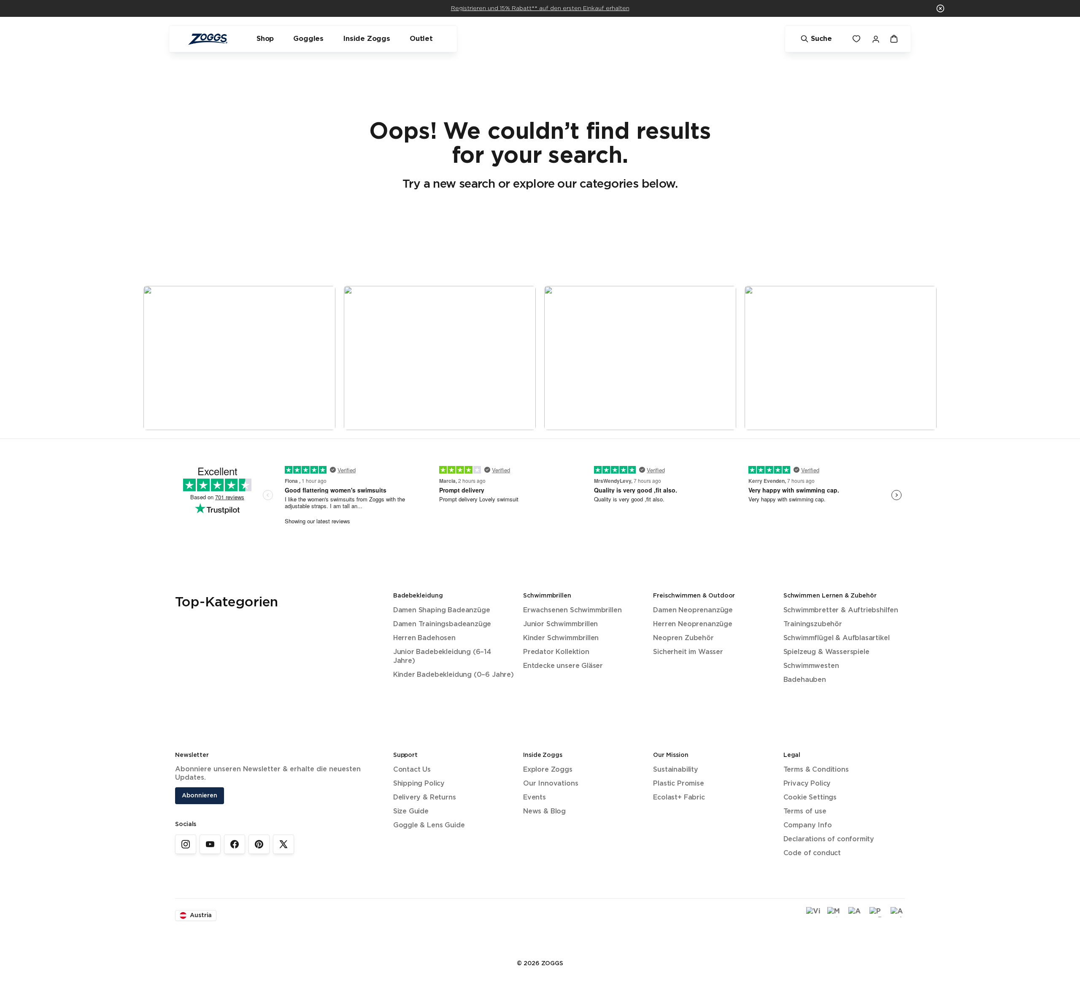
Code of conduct (812, 853)
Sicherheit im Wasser (688, 652)
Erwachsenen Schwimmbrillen (572, 610)
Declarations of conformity (828, 839)
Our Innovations (550, 784)
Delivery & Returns (424, 797)
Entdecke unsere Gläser (563, 666)
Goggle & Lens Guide (429, 825)
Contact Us (412, 770)
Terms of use (804, 811)
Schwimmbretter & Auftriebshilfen (840, 610)
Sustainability (675, 770)
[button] (940, 8)
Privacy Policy (807, 784)
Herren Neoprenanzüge (692, 624)
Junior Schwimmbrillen (560, 624)
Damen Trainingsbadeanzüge (442, 624)
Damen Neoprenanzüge (693, 610)
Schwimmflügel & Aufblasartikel (836, 638)
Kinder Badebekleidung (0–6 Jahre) (453, 675)
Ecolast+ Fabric (679, 797)
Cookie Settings (810, 797)
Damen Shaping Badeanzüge (441, 610)
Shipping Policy (419, 784)
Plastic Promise (678, 784)
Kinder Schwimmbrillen (561, 638)
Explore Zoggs (547, 770)
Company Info (807, 825)
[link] (185, 844)
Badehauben (804, 680)
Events (534, 797)
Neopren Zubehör (683, 638)
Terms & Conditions (816, 770)
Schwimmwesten (811, 666)
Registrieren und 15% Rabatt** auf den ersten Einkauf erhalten (540, 8)
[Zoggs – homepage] (207, 39)
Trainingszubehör (812, 624)
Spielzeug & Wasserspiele (826, 652)
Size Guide (411, 811)
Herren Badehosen (424, 638)
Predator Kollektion (556, 652)
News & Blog (544, 811)
